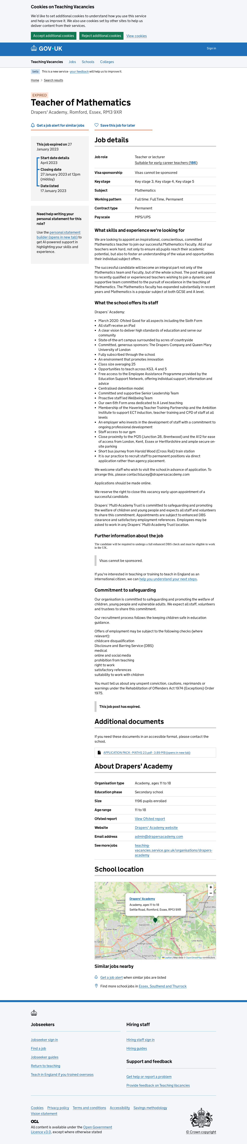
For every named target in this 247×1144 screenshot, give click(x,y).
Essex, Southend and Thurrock (163, 986)
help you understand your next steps (168, 579)
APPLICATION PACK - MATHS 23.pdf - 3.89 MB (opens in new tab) (146, 752)
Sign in (211, 48)
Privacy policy (58, 1108)
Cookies (37, 1108)
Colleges (107, 62)
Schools (88, 62)
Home (35, 80)
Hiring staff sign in (140, 1039)
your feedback (79, 71)
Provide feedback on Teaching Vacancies (158, 1085)
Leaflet (168, 957)
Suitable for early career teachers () (166, 162)
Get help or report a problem (149, 1076)
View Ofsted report (150, 818)
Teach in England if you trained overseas (62, 1074)
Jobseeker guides (44, 1057)
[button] (155, 921)
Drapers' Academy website (156, 827)
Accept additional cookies (53, 35)
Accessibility (120, 1108)
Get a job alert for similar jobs (60, 125)
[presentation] (155, 921)
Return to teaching (45, 1066)
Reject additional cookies (101, 35)
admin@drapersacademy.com (159, 836)
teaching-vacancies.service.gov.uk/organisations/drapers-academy (173, 850)
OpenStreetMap (194, 957)
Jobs (72, 62)
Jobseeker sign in (44, 1039)
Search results (53, 80)
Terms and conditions (89, 1108)
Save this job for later (117, 125)
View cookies (136, 36)
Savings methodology (150, 1108)
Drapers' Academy (142, 899)
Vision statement (44, 1113)
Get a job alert (111, 977)
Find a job (38, 1048)
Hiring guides (136, 1048)
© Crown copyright (201, 1132)
